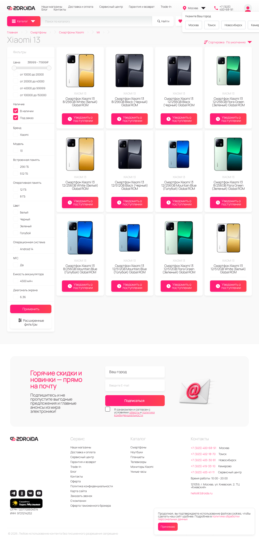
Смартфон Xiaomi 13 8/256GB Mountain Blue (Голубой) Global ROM (80, 268)
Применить (30, 309)
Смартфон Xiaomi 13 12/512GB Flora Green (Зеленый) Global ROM (178, 268)
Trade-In (166, 6)
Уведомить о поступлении (83, 119)
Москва (193, 8)
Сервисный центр (111, 6)
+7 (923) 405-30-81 (203, 460)
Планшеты (137, 457)
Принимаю (168, 526)
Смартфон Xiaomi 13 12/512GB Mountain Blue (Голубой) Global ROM (129, 268)
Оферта (75, 481)
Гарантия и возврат (142, 6)
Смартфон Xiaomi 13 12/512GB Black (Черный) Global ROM (129, 185)
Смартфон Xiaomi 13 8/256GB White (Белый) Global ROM (80, 101)
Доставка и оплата (80, 6)
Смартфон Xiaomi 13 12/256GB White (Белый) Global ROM (80, 185)
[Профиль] (248, 8)
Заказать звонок (81, 496)
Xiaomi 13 (80, 93)
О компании (78, 501)
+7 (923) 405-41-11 (203, 472)
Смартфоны (138, 447)
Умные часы (138, 471)
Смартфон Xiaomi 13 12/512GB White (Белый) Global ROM (228, 268)
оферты (134, 412)
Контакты (60, 9)
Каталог (22, 21)
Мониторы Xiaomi (142, 467)
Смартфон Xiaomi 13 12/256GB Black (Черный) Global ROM (178, 101)
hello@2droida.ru (201, 493)
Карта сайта (78, 491)
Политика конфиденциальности (91, 486)
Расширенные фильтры (33, 322)
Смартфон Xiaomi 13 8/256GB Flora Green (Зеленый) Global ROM (228, 185)
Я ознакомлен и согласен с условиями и (134, 412)
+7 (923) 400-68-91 (226, 8)
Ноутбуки (137, 452)
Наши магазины (51, 6)
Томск (212, 25)
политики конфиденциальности (134, 413)
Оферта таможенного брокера (90, 505)
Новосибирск (233, 25)
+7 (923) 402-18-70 (203, 454)
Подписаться (134, 400)
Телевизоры (138, 462)
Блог (44, 9)
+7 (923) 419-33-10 (203, 466)
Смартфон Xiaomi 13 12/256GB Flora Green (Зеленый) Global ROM (228, 101)
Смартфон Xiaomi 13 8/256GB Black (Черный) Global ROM (129, 101)
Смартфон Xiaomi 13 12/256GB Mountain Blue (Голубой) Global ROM (178, 185)
